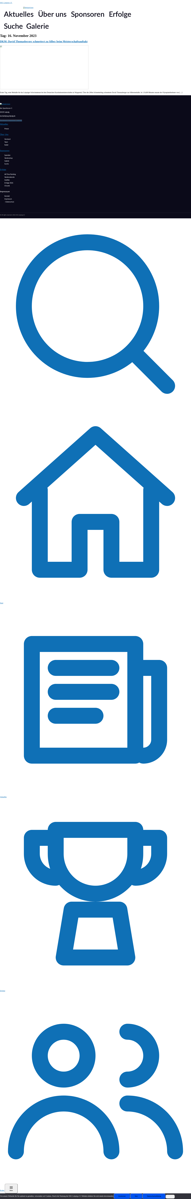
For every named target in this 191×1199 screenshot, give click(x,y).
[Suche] (95, 409)
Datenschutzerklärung (154, 1196)
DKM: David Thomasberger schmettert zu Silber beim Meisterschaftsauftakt (44, 41)
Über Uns (4, 135)
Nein (136, 1196)
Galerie (37, 26)
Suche (13, 26)
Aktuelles (19, 14)
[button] (19, 15)
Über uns (52, 14)
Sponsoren (87, 14)
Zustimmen (122, 1196)
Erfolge (120, 14)
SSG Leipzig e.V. (6, 3)
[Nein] (170, 1197)
